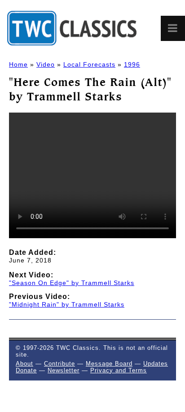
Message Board (109, 363)
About (24, 363)
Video (45, 64)
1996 (132, 64)
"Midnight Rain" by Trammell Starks (66, 304)
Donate (26, 370)
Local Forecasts (89, 64)
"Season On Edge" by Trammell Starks (71, 282)
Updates (155, 363)
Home (18, 64)
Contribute (59, 363)
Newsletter (63, 370)
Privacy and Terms (118, 370)
